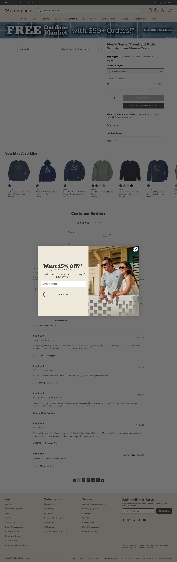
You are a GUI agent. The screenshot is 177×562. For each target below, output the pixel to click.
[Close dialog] (135, 249)
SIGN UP (63, 294)
